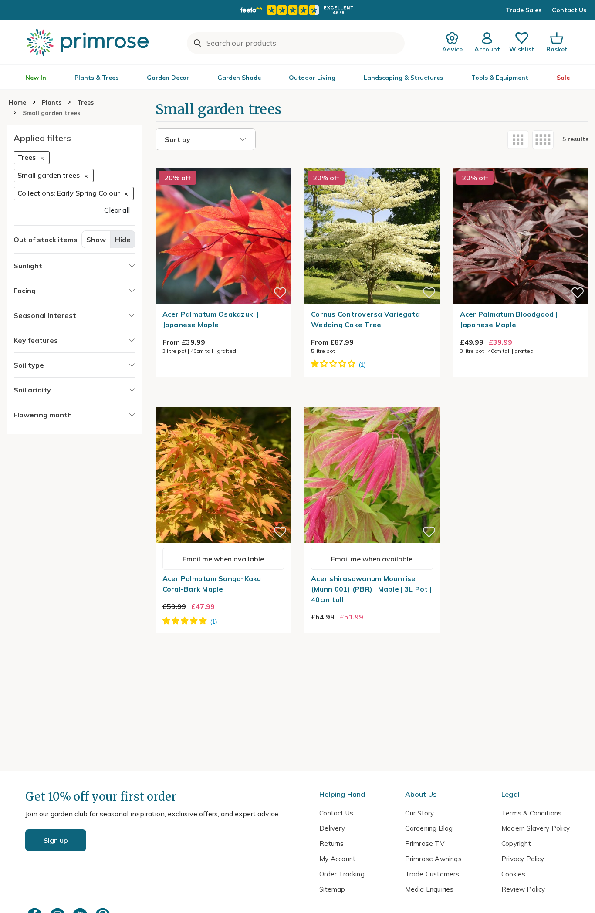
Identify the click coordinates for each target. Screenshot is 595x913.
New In (35, 77)
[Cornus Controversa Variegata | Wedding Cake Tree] (372, 162)
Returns (331, 843)
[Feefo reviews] (297, 10)
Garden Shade (239, 77)
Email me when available (223, 559)
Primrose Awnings (433, 859)
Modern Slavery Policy (535, 828)
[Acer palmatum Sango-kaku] (223, 402)
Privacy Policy (522, 859)
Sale (563, 77)
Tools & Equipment (499, 77)
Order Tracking (342, 874)
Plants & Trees (96, 77)
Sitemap (332, 889)
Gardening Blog (429, 828)
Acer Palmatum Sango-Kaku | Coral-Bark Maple (213, 583)
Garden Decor (168, 77)
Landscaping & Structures (403, 77)
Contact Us (569, 10)
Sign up (56, 840)
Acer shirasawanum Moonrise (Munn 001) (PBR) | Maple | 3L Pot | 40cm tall (371, 589)
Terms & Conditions (531, 813)
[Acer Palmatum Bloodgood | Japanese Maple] (521, 162)
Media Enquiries (429, 889)
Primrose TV (424, 843)
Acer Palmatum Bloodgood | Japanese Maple (509, 319)
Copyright (516, 843)
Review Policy (523, 889)
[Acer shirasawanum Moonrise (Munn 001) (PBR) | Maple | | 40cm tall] (372, 402)
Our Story (419, 813)
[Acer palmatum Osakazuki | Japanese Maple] (223, 162)
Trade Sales (523, 10)
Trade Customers (432, 874)
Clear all (117, 210)
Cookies (513, 874)
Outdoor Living (312, 77)
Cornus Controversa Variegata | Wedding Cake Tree (367, 319)
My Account (337, 859)
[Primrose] (88, 42)
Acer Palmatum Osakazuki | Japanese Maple (210, 319)
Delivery (332, 828)
